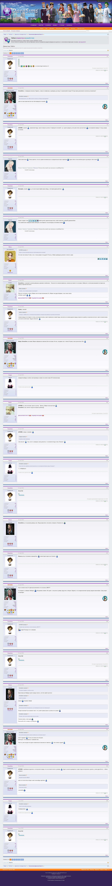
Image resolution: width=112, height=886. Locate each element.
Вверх (107, 83)
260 (15, 71)
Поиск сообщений (6, 30)
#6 (107, 217)
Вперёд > (22, 53)
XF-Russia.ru (57, 873)
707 (15, 263)
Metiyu (10, 247)
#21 (107, 684)
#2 (107, 88)
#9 (107, 306)
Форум (41, 25)
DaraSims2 (5, 869)
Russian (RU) (12, 869)
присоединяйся (81, 42)
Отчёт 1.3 (27, 415)
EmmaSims (10, 56)
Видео (55, 25)
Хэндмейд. (34, 415)
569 (15, 294)
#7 (107, 246)
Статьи (62, 25)
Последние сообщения (15, 30)
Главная (33, 25)
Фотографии (39, 415)
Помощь (73, 28)
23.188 (15, 109)
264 (15, 540)
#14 (107, 460)
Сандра (10, 375)
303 (15, 173)
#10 (107, 338)
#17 (107, 553)
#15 (107, 488)
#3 (107, 124)
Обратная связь (80, 28)
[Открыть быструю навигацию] (108, 34)
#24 (107, 800)
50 (15, 296)
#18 (107, 584)
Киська (10, 519)
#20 (107, 653)
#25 (107, 828)
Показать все (10, 80)
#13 (107, 428)
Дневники (52, 28)
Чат (46, 28)
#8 (107, 280)
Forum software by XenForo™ (56, 872)
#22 (107, 729)
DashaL (10, 280)
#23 (107, 766)
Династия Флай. (21, 415)
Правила (67, 28)
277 (15, 75)
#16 (107, 519)
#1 (107, 56)
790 (15, 267)
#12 (107, 402)
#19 (107, 621)
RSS (108, 869)
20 (15, 73)
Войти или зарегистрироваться (104, 1)
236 (15, 536)
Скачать (69, 25)
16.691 (15, 104)
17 (15, 110)
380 (15, 107)
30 (15, 175)
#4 (107, 156)
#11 (107, 375)
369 (15, 297)
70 (15, 266)
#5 (107, 185)
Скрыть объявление (107, 38)
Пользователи (59, 28)
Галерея (48, 25)
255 (15, 176)
